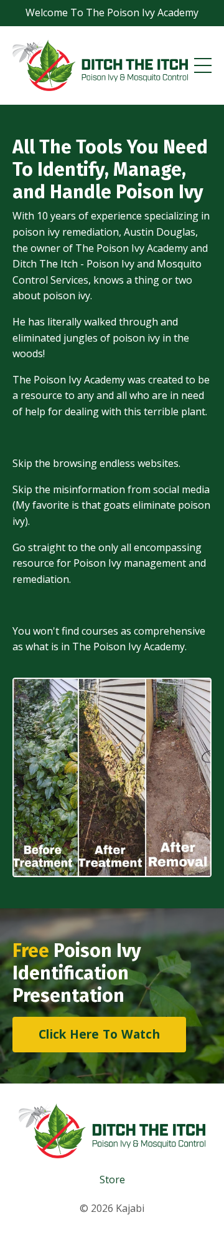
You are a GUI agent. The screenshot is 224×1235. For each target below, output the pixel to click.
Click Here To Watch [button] (99, 1034)
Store (112, 1179)
